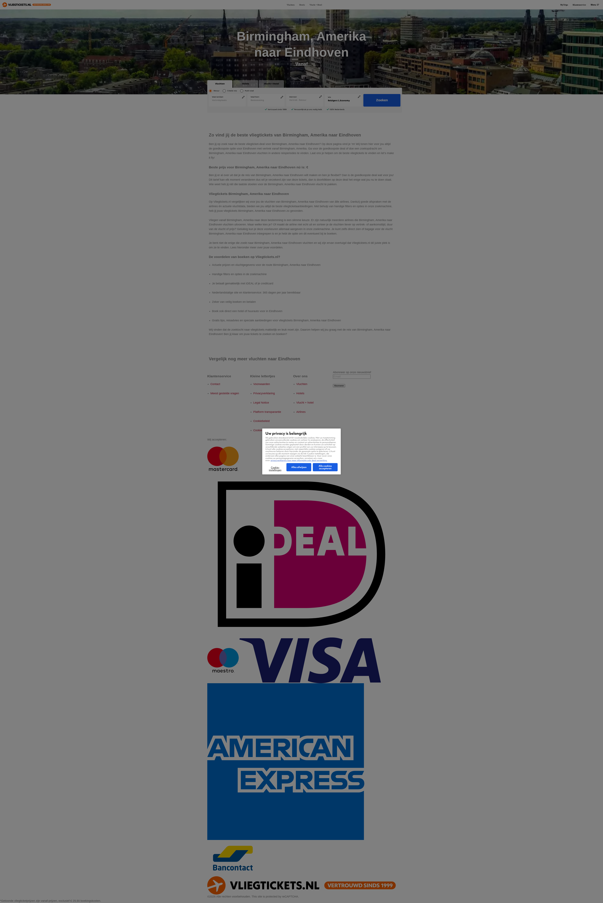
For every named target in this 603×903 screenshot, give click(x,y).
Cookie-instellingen (275, 468)
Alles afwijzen (299, 467)
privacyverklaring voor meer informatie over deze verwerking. (299, 460)
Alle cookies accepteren (325, 467)
